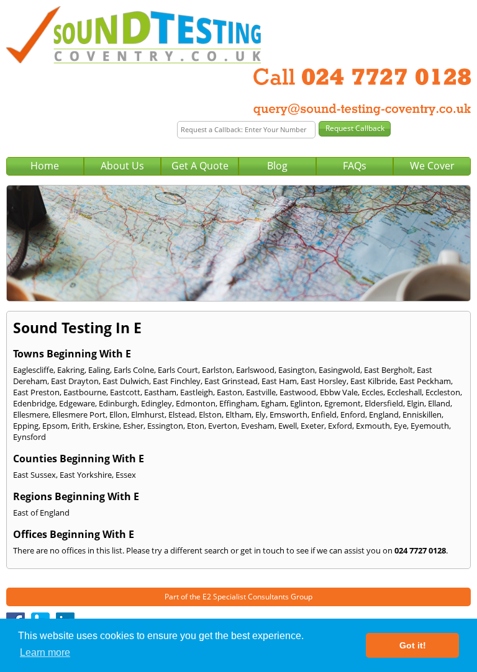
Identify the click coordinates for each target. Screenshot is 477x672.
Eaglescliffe (33, 369)
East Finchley (177, 381)
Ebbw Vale (339, 392)
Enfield (324, 414)
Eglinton (305, 403)
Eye (400, 425)
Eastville (261, 392)
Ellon (118, 414)
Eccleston (442, 392)
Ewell (287, 425)
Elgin (415, 403)
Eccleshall (404, 392)
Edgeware (77, 403)
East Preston (36, 392)
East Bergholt (388, 369)
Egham (273, 403)
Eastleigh (196, 392)
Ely (260, 414)
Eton (195, 425)
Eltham (238, 414)
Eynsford (29, 436)
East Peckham (425, 381)
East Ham (279, 381)
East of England (41, 512)
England (384, 414)
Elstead (181, 414)
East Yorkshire (86, 474)
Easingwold (339, 369)
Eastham (160, 392)
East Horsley (324, 381)
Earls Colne (134, 369)
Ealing (99, 369)
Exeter (312, 425)
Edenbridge (34, 403)
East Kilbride (373, 381)
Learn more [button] (45, 652)
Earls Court (178, 369)
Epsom (55, 425)
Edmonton (196, 403)
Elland (439, 403)
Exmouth (373, 425)
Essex (126, 474)
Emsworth (288, 414)
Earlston (217, 369)
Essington (165, 425)
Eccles (372, 392)
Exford (340, 425)
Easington (296, 369)
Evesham (258, 425)
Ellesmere (30, 414)
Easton (229, 392)
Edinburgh (118, 403)
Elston (210, 414)
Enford (352, 414)
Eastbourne (84, 392)
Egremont (342, 403)
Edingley (156, 403)
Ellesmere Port (79, 414)
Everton (222, 425)
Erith (80, 425)
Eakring (70, 369)
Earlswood (255, 369)
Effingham (238, 403)
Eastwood (297, 392)
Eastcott (125, 392)
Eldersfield (384, 403)
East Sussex (34, 474)
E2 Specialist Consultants (245, 596)
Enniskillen (422, 414)
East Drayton (75, 381)
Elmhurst (148, 414)
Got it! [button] (412, 645)
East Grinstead (231, 381)
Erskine (106, 425)
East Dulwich (125, 381)
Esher (133, 425)
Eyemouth (430, 425)
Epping (26, 425)
